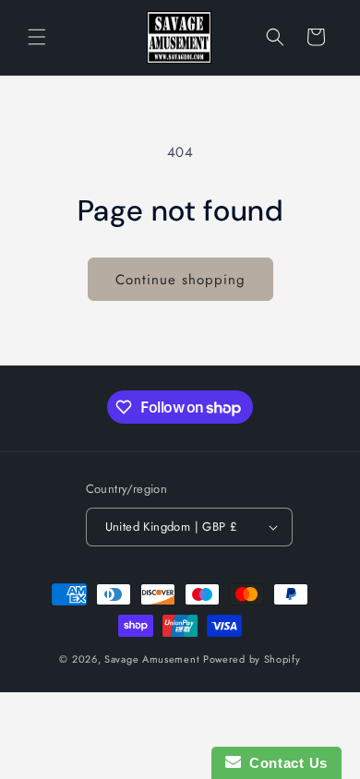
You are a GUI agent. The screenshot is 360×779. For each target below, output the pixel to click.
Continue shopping (180, 280)
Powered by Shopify (252, 659)
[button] (37, 37)
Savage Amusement (151, 659)
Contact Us (284, 763)
